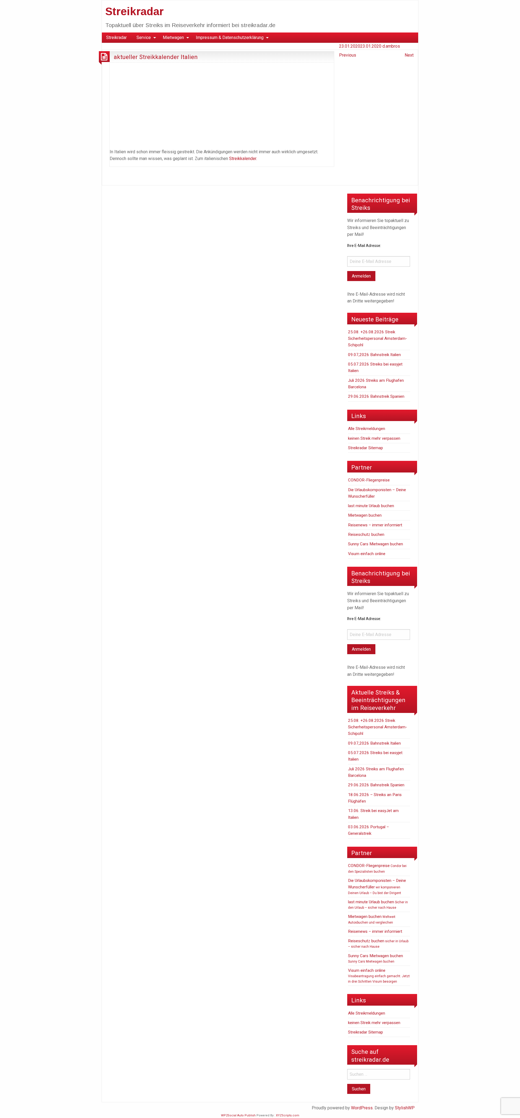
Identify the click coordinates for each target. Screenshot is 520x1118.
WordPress (362, 1107)
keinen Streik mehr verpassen (374, 438)
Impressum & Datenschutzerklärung (230, 37)
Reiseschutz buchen (366, 534)
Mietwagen (173, 37)
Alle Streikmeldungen (366, 428)
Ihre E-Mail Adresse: (364, 245)
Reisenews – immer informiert (375, 525)
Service (143, 37)
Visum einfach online (366, 553)
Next (409, 55)
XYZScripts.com (287, 1115)
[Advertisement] (222, 104)
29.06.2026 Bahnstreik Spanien (376, 396)
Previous (347, 55)
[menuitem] (116, 37)
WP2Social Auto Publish (238, 1115)
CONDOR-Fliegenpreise (369, 480)
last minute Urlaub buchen (371, 505)
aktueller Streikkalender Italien (156, 56)
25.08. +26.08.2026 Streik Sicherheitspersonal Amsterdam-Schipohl (377, 339)
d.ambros (391, 46)
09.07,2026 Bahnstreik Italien (374, 354)
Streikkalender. (243, 158)
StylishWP (405, 1107)
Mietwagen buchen (365, 515)
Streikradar (134, 11)
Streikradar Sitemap (365, 447)
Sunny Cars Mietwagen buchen (375, 544)
